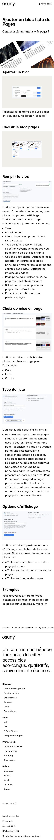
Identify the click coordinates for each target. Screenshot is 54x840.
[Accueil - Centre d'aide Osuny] (8, 3)
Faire (5, 717)
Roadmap (9, 755)
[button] (27, 92)
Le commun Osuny (13, 746)
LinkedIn (8, 784)
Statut (7, 789)
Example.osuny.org (33, 603)
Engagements (10, 698)
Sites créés (9, 760)
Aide (6, 722)
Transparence (11, 751)
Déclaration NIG (10, 831)
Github (7, 775)
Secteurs (8, 702)
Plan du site (8, 821)
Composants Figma (13, 735)
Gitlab (7, 780)
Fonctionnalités (11, 693)
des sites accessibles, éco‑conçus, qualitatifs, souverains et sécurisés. (26, 662)
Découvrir (7, 684)
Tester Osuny (10, 711)
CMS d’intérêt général (14, 688)
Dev (5, 726)
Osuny (37, 836)
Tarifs (6, 706)
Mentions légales (10, 816)
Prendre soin (9, 742)
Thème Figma (10, 731)
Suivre (5, 766)
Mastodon (9, 771)
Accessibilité (8, 826)
